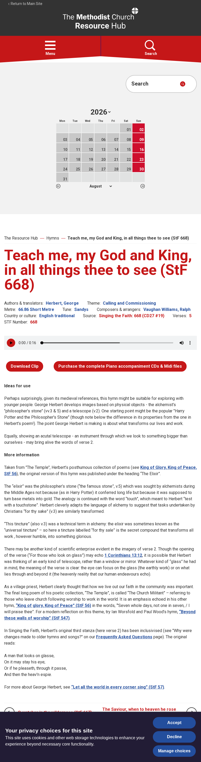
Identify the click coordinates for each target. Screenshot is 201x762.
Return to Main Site (26, 4)
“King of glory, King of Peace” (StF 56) (53, 605)
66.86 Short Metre (36, 309)
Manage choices (174, 751)
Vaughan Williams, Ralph (167, 309)
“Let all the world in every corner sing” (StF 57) (117, 687)
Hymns (52, 238)
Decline (174, 737)
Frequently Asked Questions (124, 636)
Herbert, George (62, 303)
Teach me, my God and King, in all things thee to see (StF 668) (128, 238)
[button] (50, 45)
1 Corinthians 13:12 (123, 555)
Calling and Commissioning (129, 303)
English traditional (57, 315)
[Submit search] (182, 84)
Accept (174, 722)
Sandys (81, 309)
